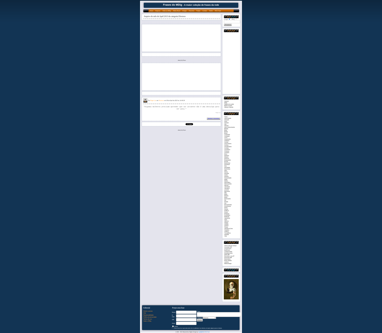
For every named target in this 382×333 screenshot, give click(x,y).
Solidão (226, 224)
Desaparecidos (228, 253)
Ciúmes (226, 145)
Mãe (225, 193)
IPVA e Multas (228, 260)
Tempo (226, 227)
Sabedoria (227, 218)
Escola (226, 161)
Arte (225, 124)
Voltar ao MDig (166, 11)
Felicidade (227, 167)
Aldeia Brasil (176, 11)
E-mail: (173, 316)
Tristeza (226, 231)
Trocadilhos (227, 233)
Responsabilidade (148, 315)
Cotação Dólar (228, 251)
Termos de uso (147, 319)
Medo (225, 194)
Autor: (173, 323)
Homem (226, 176)
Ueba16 (226, 101)
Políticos (226, 210)
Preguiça (226, 213)
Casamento (227, 139)
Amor (225, 121)
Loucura (226, 190)
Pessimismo (227, 206)
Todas (226, 117)
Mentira (226, 196)
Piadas (198, 11)
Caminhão (227, 134)
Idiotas (226, 181)
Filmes (226, 172)
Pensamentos (228, 204)
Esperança (227, 163)
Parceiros (191, 11)
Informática (227, 182)
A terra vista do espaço (230, 245)
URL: (173, 319)
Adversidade (227, 118)
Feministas (227, 169)
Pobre (226, 207)
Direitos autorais (148, 311)
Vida (225, 236)
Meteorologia (227, 263)
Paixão (226, 201)
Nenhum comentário (213, 118)
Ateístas (226, 125)
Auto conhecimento (229, 127)
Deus (225, 154)
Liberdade (227, 187)
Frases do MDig (172, 4)
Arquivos (157, 11)
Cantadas (227, 136)
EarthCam (227, 250)
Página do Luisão (229, 104)
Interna (233, 17)
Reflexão (226, 216)
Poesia (226, 209)
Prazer (226, 212)
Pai (225, 200)
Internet (226, 185)
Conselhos (227, 149)
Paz (225, 203)
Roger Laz (153, 100)
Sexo (225, 219)
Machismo (227, 191)
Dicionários (227, 259)
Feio (225, 166)
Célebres (226, 140)
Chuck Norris (227, 143)
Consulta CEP (228, 247)
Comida (226, 148)
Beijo (225, 130)
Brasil (225, 133)
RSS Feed (218, 11)
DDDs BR (227, 254)
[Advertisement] (162, 38)
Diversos (161, 100)
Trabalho (226, 230)
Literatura (226, 188)
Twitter (211, 11)
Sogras (226, 222)
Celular (226, 142)
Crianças (226, 151)
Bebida (226, 128)
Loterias (226, 262)
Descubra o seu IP (229, 256)
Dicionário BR (228, 257)
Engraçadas (227, 160)
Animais (226, 122)
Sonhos (226, 225)
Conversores (227, 248)
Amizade (226, 120)
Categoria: (200, 318)
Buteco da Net (228, 105)
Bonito (226, 131)
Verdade (226, 234)
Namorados (227, 198)
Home (151, 11)
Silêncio (226, 221)
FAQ (144, 313)
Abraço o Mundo (228, 107)
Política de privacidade (149, 317)
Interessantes (228, 184)
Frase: (199, 311)
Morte (225, 197)
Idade (225, 179)
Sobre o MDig (147, 321)
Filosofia (226, 173)
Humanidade (227, 178)
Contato (204, 11)
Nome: (174, 312)
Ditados (226, 157)
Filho (225, 170)
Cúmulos (226, 152)
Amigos (184, 11)
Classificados (228, 146)
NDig (225, 102)
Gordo (226, 175)
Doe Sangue (231, 270)
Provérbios (227, 215)
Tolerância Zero (228, 228)
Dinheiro (226, 155)
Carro (225, 137)
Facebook (227, 164)
